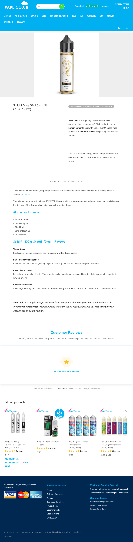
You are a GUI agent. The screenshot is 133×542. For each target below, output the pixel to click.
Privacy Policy (52, 506)
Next (128, 65)
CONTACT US (122, 4)
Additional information (73, 181)
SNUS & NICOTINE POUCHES (59, 16)
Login (120, 28)
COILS (44, 16)
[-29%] (114, 436)
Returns (50, 498)
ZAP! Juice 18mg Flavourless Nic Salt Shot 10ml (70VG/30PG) (15, 445)
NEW (81, 16)
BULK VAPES (21, 22)
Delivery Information (55, 494)
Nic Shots (25, 194)
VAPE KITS (34, 16)
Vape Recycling (53, 514)
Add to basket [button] (9, 466)
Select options (41, 452)
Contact (50, 490)
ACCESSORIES (91, 16)
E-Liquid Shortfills (81, 389)
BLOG (126, 8)
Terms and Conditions (55, 502)
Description (54, 181)
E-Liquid (69, 389)
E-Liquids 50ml (94, 389)
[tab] (54, 181)
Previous (4, 65)
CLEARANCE (110, 16)
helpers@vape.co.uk (120, 489)
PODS (74, 16)
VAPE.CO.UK (52, 518)
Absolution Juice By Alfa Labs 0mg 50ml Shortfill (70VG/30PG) (111, 445)
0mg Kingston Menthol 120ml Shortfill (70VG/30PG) (78, 445)
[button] (61, 6)
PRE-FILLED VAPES (21, 16)
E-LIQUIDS (7, 16)
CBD (101, 16)
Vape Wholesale (53, 510)
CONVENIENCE (8, 22)
